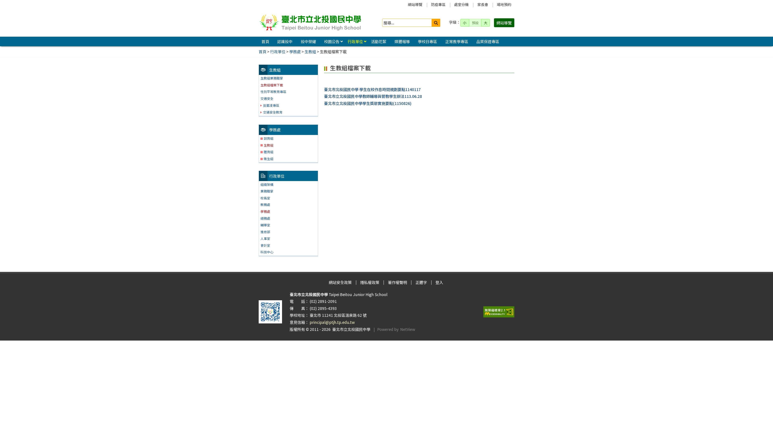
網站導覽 (415, 4)
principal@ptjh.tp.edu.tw (332, 322)
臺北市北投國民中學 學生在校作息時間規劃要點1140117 (372, 89)
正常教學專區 (456, 41)
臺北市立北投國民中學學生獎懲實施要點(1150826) (367, 103)
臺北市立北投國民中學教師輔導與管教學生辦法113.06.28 (373, 96)
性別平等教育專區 (273, 91)
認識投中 (284, 41)
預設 (475, 22)
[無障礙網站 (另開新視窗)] (498, 311)
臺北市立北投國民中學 (350, 329)
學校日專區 (427, 41)
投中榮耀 (308, 41)
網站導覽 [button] (504, 23)
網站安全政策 (340, 282)
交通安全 (266, 98)
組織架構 (266, 184)
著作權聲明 (397, 282)
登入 (439, 282)
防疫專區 (438, 4)
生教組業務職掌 (271, 78)
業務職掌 (266, 191)
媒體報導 (402, 41)
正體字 (421, 282)
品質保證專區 (487, 41)
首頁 (265, 41)
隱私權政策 (369, 282)
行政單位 (355, 41)
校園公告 (331, 41)
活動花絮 (378, 41)
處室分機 (461, 4)
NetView (407, 329)
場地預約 (504, 4)
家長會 (482, 4)
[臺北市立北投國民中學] (310, 23)
